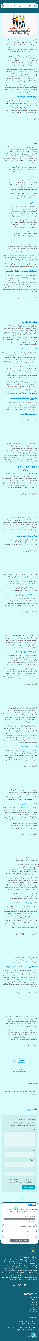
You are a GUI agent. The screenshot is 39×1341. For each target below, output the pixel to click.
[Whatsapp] (14, 1285)
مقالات (29, 1046)
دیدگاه (32, 1129)
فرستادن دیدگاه (28, 1187)
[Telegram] (19, 1285)
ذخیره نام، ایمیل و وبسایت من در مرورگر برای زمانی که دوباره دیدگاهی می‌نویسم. (19, 1180)
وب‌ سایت (31, 1170)
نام (33, 1150)
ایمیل (32, 1160)
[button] (29, 6)
